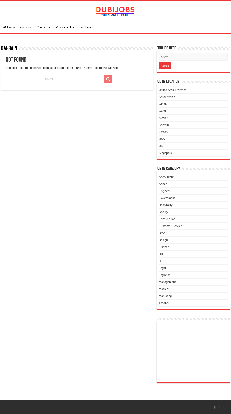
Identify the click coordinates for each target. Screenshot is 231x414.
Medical (164, 289)
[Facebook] (219, 407)
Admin (163, 184)
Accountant (166, 177)
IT (160, 261)
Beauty (163, 212)
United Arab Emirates (173, 90)
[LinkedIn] (223, 407)
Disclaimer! (87, 27)
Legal (162, 268)
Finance (164, 247)
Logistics (165, 275)
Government (167, 198)
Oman (163, 104)
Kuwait (163, 118)
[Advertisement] (193, 352)
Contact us (44, 27)
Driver (162, 233)
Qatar (162, 111)
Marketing (165, 296)
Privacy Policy (65, 27)
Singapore (165, 153)
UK (161, 146)
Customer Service (170, 226)
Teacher (164, 303)
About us (26, 27)
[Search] (108, 79)
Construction (167, 219)
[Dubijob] (115, 10)
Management (167, 282)
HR (161, 254)
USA (162, 139)
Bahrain (164, 125)
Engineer (164, 191)
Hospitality (166, 205)
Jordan (163, 132)
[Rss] (215, 407)
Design (163, 240)
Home (11, 27)
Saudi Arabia (167, 97)
